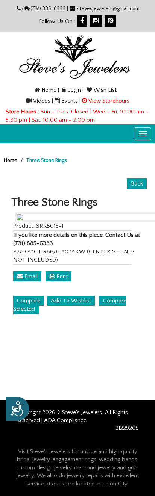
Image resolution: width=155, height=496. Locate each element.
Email (30, 276)
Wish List (105, 90)
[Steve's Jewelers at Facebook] (82, 21)
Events (69, 101)
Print (61, 276)
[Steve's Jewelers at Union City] (74, 57)
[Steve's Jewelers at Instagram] (96, 21)
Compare (28, 301)
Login (74, 90)
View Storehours (108, 101)
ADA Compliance (65, 420)
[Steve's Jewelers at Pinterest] (110, 21)
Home (48, 90)
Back (137, 183)
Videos (41, 101)
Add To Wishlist (71, 301)
